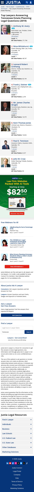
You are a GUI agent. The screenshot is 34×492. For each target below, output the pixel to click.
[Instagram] (16, 463)
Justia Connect (17, 468)
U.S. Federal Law (8, 438)
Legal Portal (17, 471)
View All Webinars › (17, 267)
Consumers (5, 289)
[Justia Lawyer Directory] (27, 463)
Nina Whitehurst (21, 46)
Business (5, 429)
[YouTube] (10, 463)
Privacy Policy (17, 485)
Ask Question (17, 315)
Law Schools (7, 433)
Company (17, 475)
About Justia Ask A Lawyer (12, 285)
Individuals (6, 424)
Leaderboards (20, 6)
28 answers (14, 36)
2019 (27, 6)
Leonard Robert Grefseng (19, 65)
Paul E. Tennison (20, 141)
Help (17, 478)
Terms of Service (17, 481)
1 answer (14, 113)
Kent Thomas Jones (22, 123)
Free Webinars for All (9, 222)
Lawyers (4, 294)
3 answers (14, 93)
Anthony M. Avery (21, 26)
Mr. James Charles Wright (20, 103)
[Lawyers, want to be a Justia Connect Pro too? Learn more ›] (13, 28)
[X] (24, 463)
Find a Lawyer (6, 323)
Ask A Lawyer (10, 6)
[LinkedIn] (7, 463)
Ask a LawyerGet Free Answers (8, 305)
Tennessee (4, 8)
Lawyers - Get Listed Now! (17, 338)
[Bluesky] (21, 463)
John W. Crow (19, 159)
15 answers (14, 54)
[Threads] (18, 463)
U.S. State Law (8, 442)
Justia (2, 6)
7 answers (14, 75)
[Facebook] (13, 463)
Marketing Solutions (10, 452)
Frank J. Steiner (20, 84)
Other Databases (9, 447)
